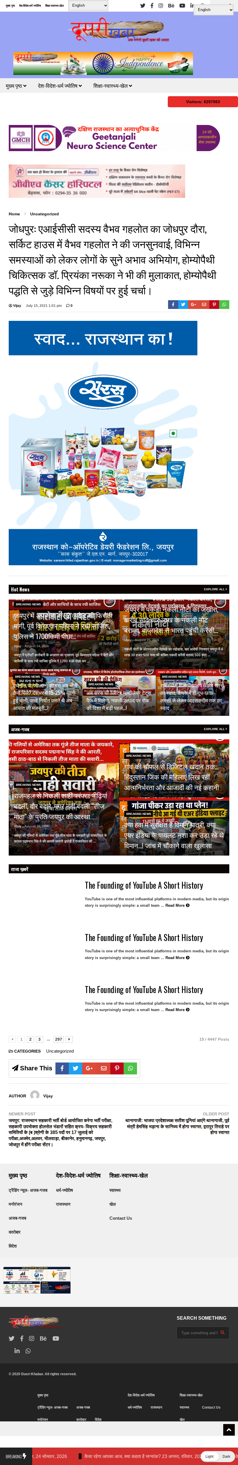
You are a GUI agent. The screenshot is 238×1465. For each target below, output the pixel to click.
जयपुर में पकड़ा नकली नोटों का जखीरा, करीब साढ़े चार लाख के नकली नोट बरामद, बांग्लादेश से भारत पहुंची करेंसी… (171, 619)
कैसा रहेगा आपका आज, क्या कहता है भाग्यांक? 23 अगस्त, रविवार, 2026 (83, 1456)
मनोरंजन (15, 1204)
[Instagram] (160, 6)
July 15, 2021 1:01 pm (44, 306)
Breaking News (28, 604)
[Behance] (171, 6)
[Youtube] (182, 6)
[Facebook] (152, 6)
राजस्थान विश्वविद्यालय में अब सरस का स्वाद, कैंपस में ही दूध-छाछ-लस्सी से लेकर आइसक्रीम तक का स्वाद (192, 696)
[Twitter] (142, 6)
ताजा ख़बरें (19, 868)
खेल (112, 1204)
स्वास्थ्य (114, 1190)
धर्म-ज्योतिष (64, 1190)
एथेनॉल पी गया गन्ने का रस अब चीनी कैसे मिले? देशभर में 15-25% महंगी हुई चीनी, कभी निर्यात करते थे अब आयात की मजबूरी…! (45, 696)
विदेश (13, 1246)
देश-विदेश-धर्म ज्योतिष (30, 5)
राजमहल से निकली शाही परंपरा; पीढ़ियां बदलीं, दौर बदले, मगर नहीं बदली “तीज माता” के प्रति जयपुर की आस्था (60, 805)
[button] (218, 1456)
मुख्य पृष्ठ (10, 5)
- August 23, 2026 (146, 640)
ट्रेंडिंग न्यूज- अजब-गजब (28, 1190)
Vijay (16, 306)
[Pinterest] (214, 304)
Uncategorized (60, 1051)
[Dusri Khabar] (119, 31)
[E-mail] (204, 304)
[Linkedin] (192, 6)
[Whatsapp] (224, 304)
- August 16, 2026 (35, 826)
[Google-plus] (193, 304)
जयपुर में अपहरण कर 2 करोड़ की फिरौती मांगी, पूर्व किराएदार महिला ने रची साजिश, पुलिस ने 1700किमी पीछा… (63, 625)
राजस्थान (63, 1204)
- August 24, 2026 (35, 646)
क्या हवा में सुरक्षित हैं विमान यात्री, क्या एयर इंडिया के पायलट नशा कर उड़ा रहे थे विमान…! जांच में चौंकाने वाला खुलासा (174, 834)
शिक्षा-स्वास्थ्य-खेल (54, 5)
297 (58, 1039)
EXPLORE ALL (215, 589)
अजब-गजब (20, 729)
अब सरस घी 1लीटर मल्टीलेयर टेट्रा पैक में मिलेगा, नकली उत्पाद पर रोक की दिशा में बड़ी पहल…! (118, 700)
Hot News (20, 589)
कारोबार (15, 1232)
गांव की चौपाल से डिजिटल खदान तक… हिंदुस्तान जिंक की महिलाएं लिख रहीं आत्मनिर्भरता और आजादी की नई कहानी (171, 776)
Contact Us (120, 1218)
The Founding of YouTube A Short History (144, 885)
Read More (99, 661)
